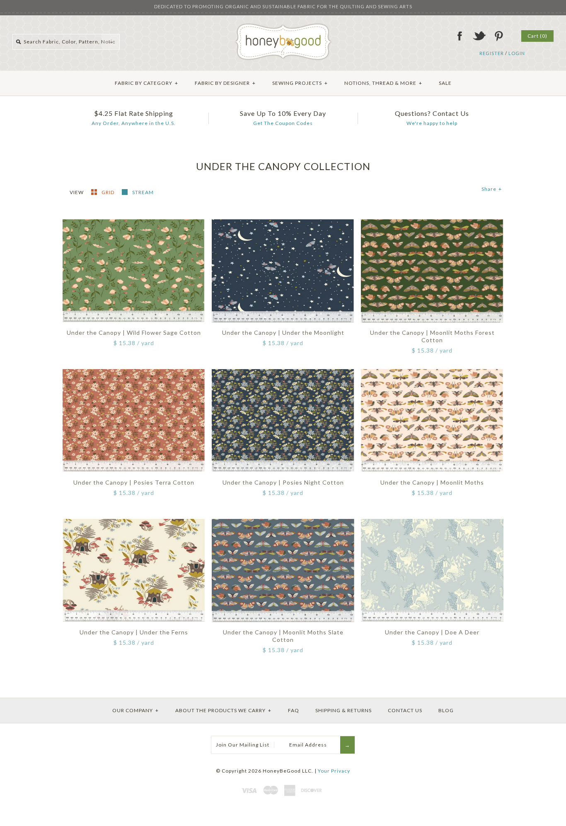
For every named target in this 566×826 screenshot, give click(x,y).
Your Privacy (334, 771)
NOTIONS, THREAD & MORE (383, 83)
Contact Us (405, 710)
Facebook (459, 36)
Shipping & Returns (343, 710)
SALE (445, 83)
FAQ (293, 710)
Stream (143, 192)
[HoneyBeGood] (283, 26)
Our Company (135, 710)
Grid (109, 192)
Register (491, 53)
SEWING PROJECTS (300, 83)
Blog (446, 710)
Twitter (479, 36)
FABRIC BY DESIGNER (225, 83)
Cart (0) (537, 36)
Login (516, 53)
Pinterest (498, 36)
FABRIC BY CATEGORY (146, 83)
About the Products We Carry (223, 710)
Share (491, 189)
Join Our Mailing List (242, 745)
